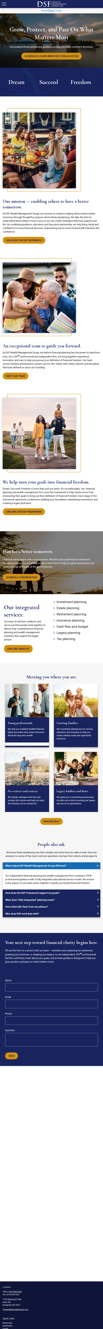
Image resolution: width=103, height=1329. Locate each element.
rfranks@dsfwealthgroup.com (15, 1309)
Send (11, 1055)
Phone (8, 1013)
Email (8, 997)
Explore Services (18, 648)
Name (8, 980)
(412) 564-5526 (15, 1292)
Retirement (7, 1323)
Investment (7, 1326)
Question (10, 1030)
